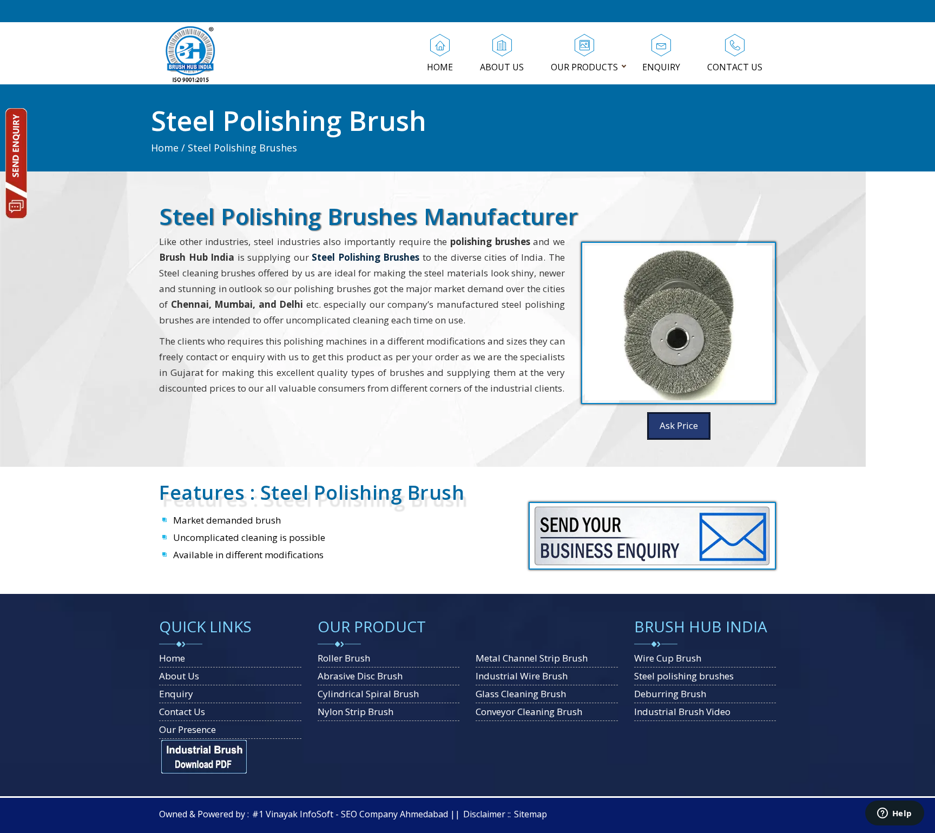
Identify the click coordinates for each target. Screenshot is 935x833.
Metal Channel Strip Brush (532, 658)
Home (440, 67)
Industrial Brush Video (682, 711)
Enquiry (661, 67)
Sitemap (530, 814)
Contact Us (734, 67)
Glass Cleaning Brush (521, 693)
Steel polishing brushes (684, 676)
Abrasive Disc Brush (360, 676)
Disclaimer (484, 814)
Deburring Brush (670, 693)
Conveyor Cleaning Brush (529, 711)
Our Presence (187, 729)
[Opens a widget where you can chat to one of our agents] (894, 814)
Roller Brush (344, 658)
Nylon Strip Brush (355, 711)
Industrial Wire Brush (522, 676)
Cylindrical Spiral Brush (368, 693)
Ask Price (679, 425)
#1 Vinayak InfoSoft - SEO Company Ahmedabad (350, 814)
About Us (502, 67)
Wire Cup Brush (667, 658)
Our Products (584, 67)
